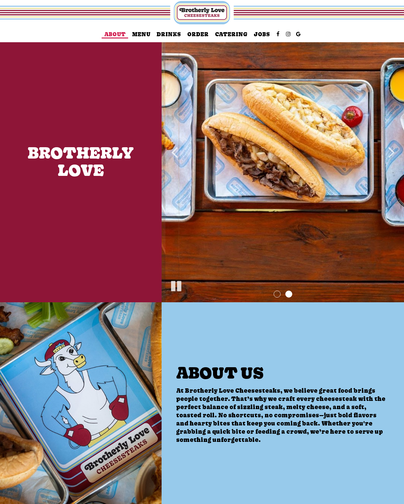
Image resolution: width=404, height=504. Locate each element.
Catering (231, 34)
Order (198, 34)
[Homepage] (202, 13)
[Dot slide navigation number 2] (288, 294)
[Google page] (298, 34)
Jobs (262, 34)
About (115, 34)
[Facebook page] (278, 34)
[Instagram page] (288, 34)
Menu (141, 34)
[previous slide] (174, 151)
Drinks (169, 34)
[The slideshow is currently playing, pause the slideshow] (176, 285)
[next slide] (391, 151)
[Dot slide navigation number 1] (277, 294)
